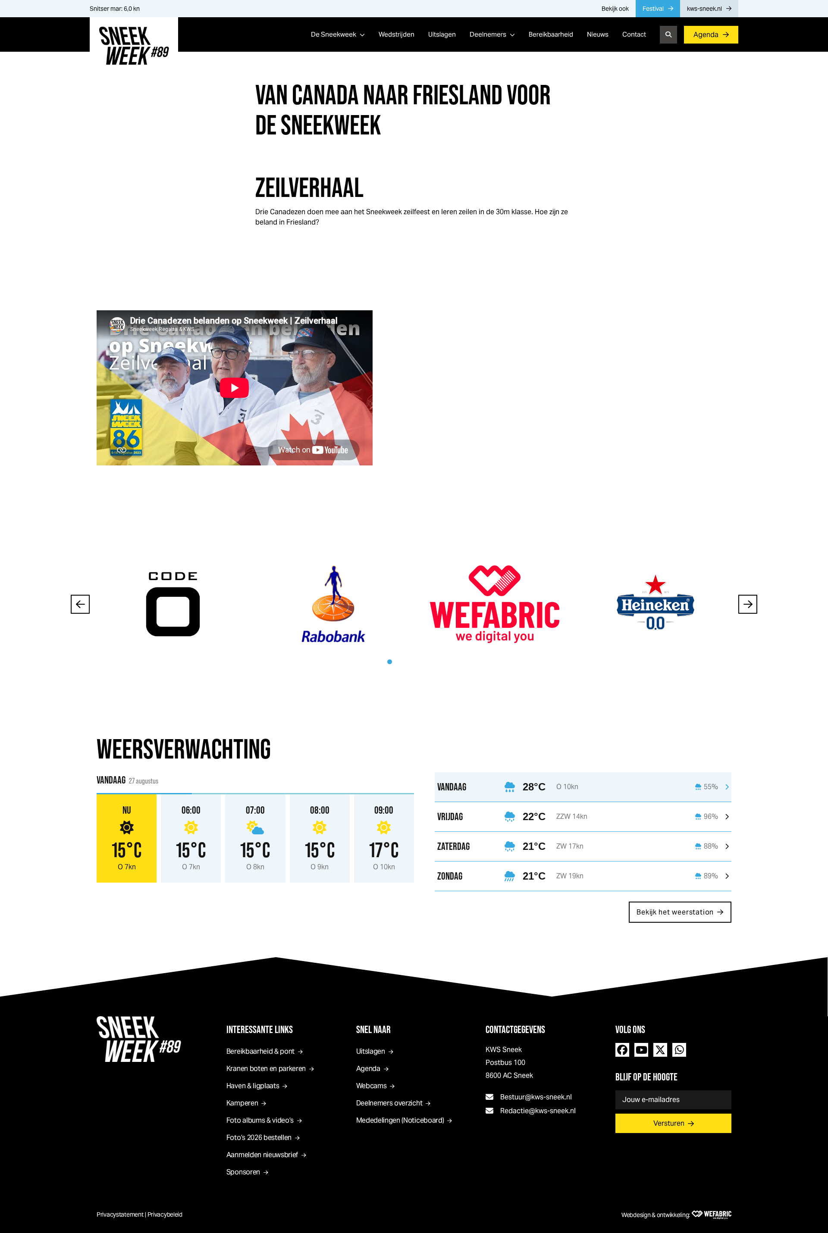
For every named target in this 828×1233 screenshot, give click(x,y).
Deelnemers (488, 34)
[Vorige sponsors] (80, 604)
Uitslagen (442, 34)
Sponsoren (243, 1172)
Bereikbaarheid (551, 34)
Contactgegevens (515, 1029)
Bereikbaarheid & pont (260, 1051)
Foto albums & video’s (260, 1120)
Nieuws (597, 34)
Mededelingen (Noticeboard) (400, 1120)
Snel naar (373, 1029)
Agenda (705, 34)
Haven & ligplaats (252, 1085)
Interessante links (259, 1029)
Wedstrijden (396, 34)
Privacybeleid (164, 1214)
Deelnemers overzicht (389, 1103)
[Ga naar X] (660, 1050)
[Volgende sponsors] (747, 604)
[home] (134, 45)
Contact (634, 34)
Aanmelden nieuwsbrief (262, 1154)
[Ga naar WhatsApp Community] (679, 1050)
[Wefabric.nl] (711, 1215)
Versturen (668, 1123)
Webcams (371, 1085)
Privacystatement (120, 1214)
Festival (653, 8)
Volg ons (630, 1029)
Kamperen (242, 1103)
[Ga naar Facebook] (622, 1050)
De (333, 34)
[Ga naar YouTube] (641, 1050)
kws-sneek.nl (704, 8)
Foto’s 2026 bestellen (259, 1137)
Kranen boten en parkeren (266, 1068)
